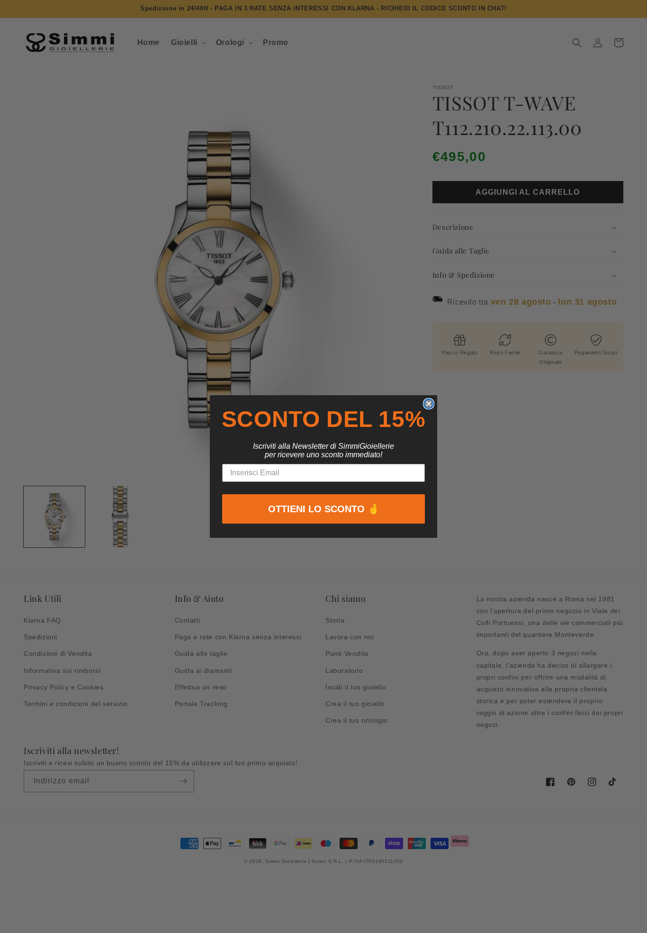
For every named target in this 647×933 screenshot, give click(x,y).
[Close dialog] (428, 403)
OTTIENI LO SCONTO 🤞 (323, 509)
